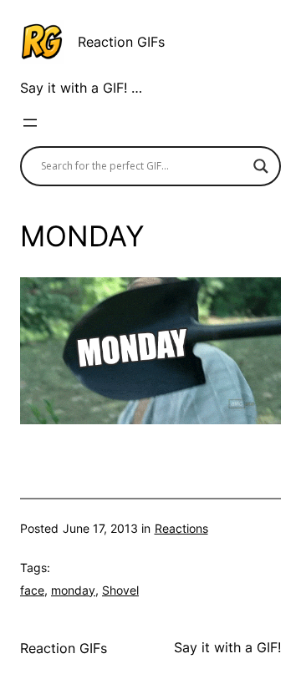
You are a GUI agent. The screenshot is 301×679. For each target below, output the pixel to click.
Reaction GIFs (121, 41)
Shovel (120, 590)
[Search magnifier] (261, 166)
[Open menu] (30, 123)
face (32, 590)
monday (73, 590)
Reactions (181, 528)
